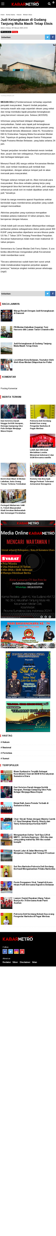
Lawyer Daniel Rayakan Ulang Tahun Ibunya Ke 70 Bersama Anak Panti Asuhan (32, 900)
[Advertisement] (28, 282)
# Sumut (5, 758)
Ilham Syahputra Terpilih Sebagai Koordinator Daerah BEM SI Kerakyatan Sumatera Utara (34, 773)
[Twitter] (47, 37)
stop (15, 32)
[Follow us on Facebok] (5, 951)
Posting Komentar (9, 388)
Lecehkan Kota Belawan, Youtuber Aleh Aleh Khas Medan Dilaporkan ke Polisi (34, 361)
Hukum (19, 14)
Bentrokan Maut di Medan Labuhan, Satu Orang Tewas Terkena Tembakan (13, 481)
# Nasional (6, 747)
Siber (15, 962)
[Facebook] (52, 37)
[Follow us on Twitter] (10, 951)
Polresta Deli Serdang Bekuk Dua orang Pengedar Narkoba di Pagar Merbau (34, 915)
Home (2, 14)
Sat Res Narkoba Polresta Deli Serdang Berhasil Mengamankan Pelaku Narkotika (34, 867)
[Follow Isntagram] (16, 951)
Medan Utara (27, 14)
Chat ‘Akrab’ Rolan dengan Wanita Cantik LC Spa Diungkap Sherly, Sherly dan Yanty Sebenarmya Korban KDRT (34, 821)
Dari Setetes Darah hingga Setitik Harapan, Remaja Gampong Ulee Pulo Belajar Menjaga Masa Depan (12, 426)
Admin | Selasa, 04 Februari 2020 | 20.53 (14, 28)
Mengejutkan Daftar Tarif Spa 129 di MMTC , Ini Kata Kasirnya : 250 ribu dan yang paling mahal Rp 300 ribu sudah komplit (33, 838)
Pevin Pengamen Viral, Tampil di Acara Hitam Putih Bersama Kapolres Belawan (34, 883)
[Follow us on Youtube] (22, 951)
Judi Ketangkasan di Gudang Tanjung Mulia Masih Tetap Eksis (32, 344)
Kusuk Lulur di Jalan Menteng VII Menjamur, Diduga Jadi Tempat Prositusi (34, 852)
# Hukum (5, 742)
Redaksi (7, 962)
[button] (53, 1)
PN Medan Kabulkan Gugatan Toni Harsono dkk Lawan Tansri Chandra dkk (34, 328)
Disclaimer (25, 962)
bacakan (6, 32)
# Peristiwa (6, 753)
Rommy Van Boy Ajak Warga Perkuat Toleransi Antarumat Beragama (42, 481)
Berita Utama (10, 14)
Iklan (34, 962)
